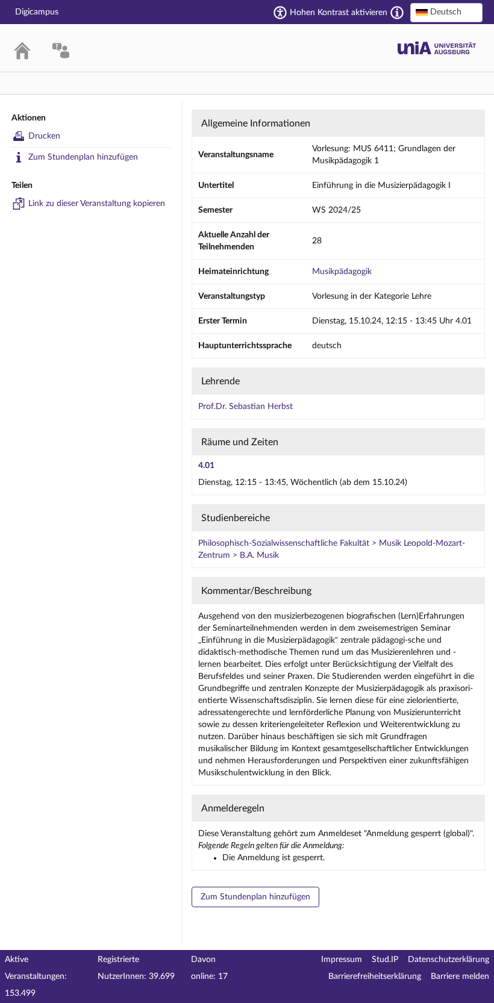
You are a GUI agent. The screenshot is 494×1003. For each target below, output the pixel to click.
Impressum (341, 959)
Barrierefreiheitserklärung (374, 976)
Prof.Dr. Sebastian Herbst (245, 406)
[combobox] (446, 12)
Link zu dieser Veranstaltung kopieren (96, 203)
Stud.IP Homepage (437, 48)
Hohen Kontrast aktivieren (338, 12)
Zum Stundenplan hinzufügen (83, 157)
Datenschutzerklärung (448, 959)
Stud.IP (385, 959)
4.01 (206, 465)
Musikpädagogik (342, 271)
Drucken (44, 136)
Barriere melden (460, 976)
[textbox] (446, 12)
